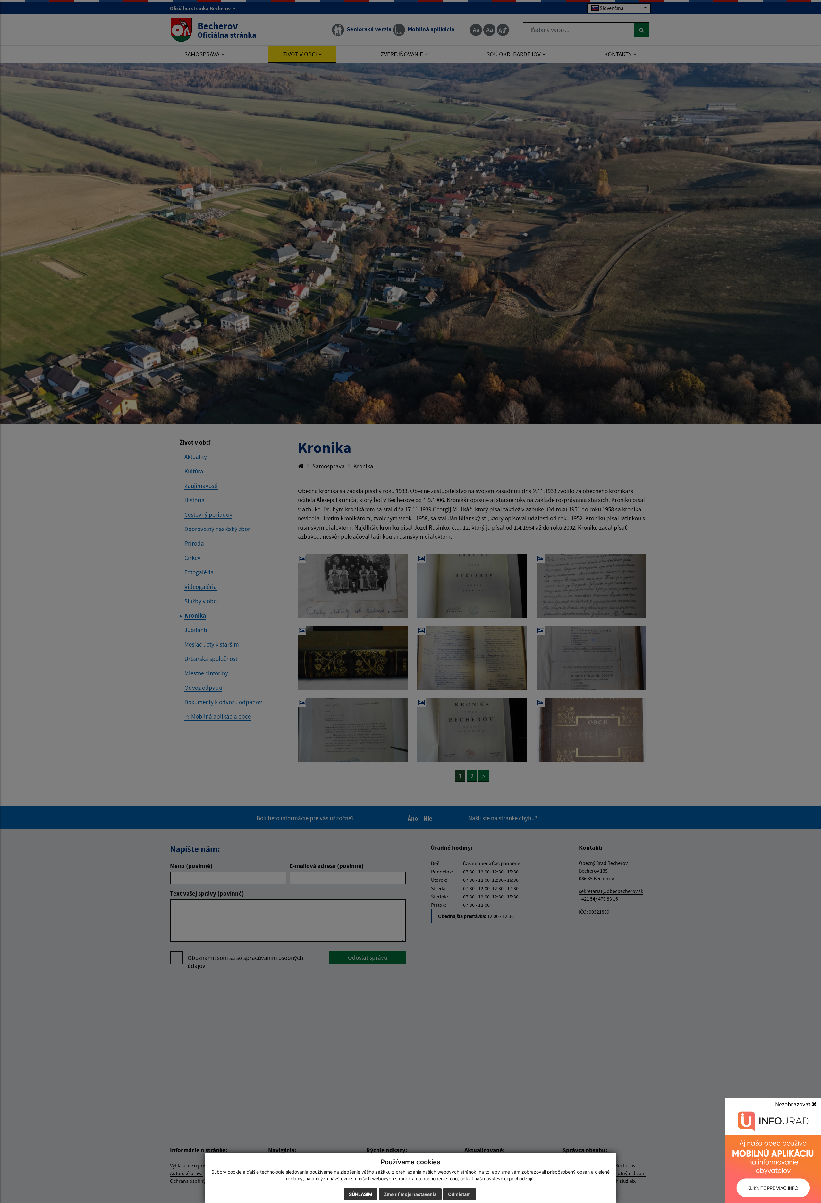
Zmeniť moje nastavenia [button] (410, 1194)
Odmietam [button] (459, 1194)
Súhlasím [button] (360, 1194)
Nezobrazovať (793, 1104)
